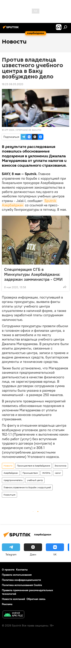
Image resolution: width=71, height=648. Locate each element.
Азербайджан (11, 472)
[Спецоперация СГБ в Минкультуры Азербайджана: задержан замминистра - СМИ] (35, 240)
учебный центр (35, 480)
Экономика (60, 465)
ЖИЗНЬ (46, 472)
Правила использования (17, 574)
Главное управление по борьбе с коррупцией (27, 487)
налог (58, 472)
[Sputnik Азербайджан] (11, 28)
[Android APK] (13, 615)
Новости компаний (13, 599)
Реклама (7, 604)
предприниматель (13, 480)
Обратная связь (36, 599)
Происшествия (30, 472)
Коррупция (9, 494)
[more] (65, 287)
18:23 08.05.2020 (12, 84)
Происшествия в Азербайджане (33, 465)
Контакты (22, 569)
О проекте (8, 569)
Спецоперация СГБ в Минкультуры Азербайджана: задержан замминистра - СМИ (33, 274)
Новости (8, 465)
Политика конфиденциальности (21, 580)
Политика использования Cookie (22, 585)
